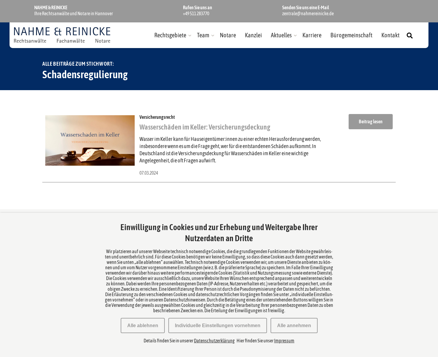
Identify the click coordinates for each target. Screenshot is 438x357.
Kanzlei (253, 35)
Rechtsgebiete (170, 35)
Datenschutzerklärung (214, 340)
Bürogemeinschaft (351, 35)
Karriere (311, 35)
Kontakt (390, 35)
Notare (228, 35)
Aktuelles (281, 35)
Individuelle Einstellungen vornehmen (217, 325)
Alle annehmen (294, 325)
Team (203, 35)
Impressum (284, 340)
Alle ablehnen (142, 325)
